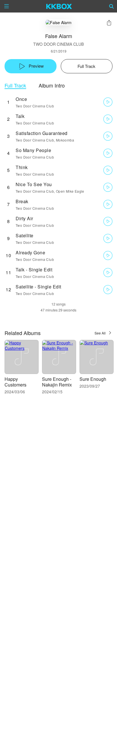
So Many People (33, 150)
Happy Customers (15, 382)
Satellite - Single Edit (38, 286)
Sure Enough (93, 379)
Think (22, 167)
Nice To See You (34, 184)
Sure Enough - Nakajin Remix (57, 382)
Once (21, 99)
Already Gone (30, 252)
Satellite (25, 235)
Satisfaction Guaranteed (42, 133)
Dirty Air (24, 218)
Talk (20, 116)
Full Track (15, 85)
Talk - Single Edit (34, 269)
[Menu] (6, 6)
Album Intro (52, 85)
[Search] (111, 6)
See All (100, 333)
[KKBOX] (59, 6)
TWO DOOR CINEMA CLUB (58, 44)
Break (22, 201)
